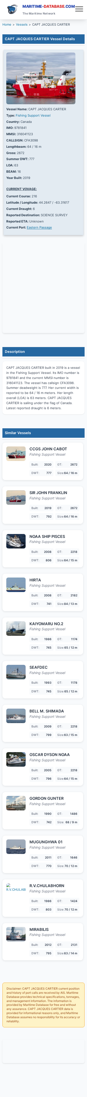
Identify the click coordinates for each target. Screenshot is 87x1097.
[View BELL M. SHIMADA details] (16, 716)
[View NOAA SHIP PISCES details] (16, 541)
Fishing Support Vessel (33, 115)
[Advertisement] (43, 1050)
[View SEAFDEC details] (16, 672)
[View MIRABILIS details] (16, 934)
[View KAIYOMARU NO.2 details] (16, 628)
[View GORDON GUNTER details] (16, 803)
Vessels (22, 24)
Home (6, 24)
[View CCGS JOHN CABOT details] (16, 453)
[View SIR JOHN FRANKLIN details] (16, 497)
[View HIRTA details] (16, 585)
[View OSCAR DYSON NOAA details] (16, 759)
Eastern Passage (39, 227)
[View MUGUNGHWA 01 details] (16, 846)
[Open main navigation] (79, 9)
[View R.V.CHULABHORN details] (16, 890)
